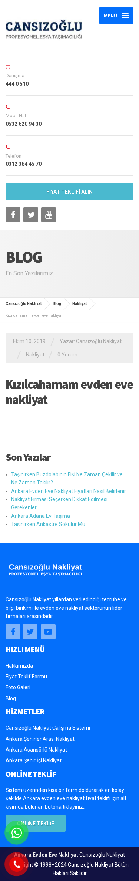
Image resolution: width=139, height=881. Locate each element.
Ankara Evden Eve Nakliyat (46, 855)
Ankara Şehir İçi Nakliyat (34, 760)
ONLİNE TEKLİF (35, 823)
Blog (11, 698)
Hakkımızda (19, 666)
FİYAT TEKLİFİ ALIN (69, 192)
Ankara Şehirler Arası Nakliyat (40, 739)
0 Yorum (67, 355)
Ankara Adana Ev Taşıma (40, 516)
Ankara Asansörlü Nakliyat (36, 750)
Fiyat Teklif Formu (26, 677)
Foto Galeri (18, 687)
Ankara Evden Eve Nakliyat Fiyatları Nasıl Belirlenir (68, 491)
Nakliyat (35, 355)
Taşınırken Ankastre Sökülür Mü (48, 524)
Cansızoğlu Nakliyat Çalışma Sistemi (48, 728)
